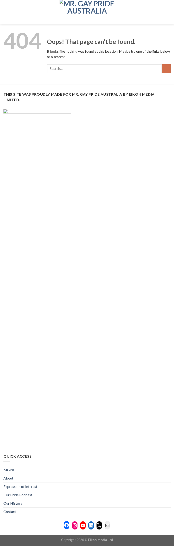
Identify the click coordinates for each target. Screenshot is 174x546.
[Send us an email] (156, 12)
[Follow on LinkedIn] (162, 12)
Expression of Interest (20, 486)
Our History (12, 503)
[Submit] (166, 68)
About (8, 478)
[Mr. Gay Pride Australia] (87, 12)
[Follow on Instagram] (144, 12)
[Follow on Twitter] (150, 12)
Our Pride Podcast (17, 495)
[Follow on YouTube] (167, 12)
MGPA (8, 470)
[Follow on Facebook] (138, 12)
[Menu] (6, 11)
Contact (9, 511)
